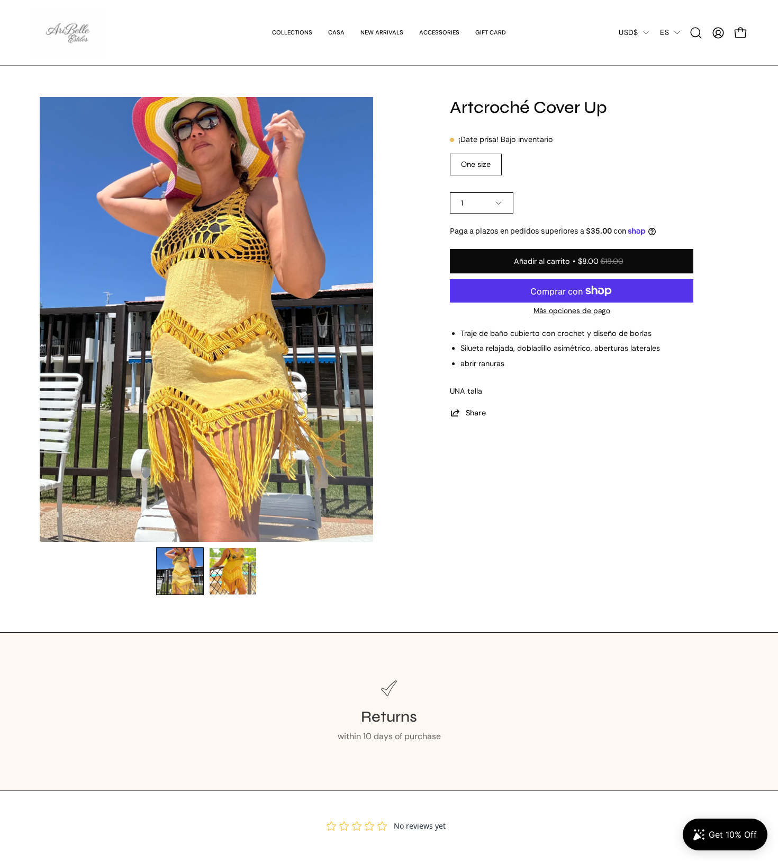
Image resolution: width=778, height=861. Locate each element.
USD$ (628, 32)
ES (664, 32)
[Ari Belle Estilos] (69, 32)
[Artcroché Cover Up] (180, 571)
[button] (439, 32)
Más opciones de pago (571, 310)
